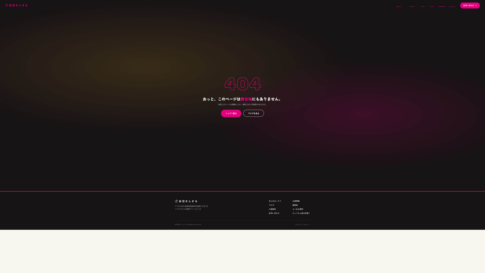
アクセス (452, 5)
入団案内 (422, 5)
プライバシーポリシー (302, 225)
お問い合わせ (468, 5)
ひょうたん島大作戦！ (301, 213)
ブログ (432, 5)
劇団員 (442, 5)
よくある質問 (298, 209)
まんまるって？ (399, 5)
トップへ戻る (231, 113)
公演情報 (412, 5)
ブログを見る (253, 113)
